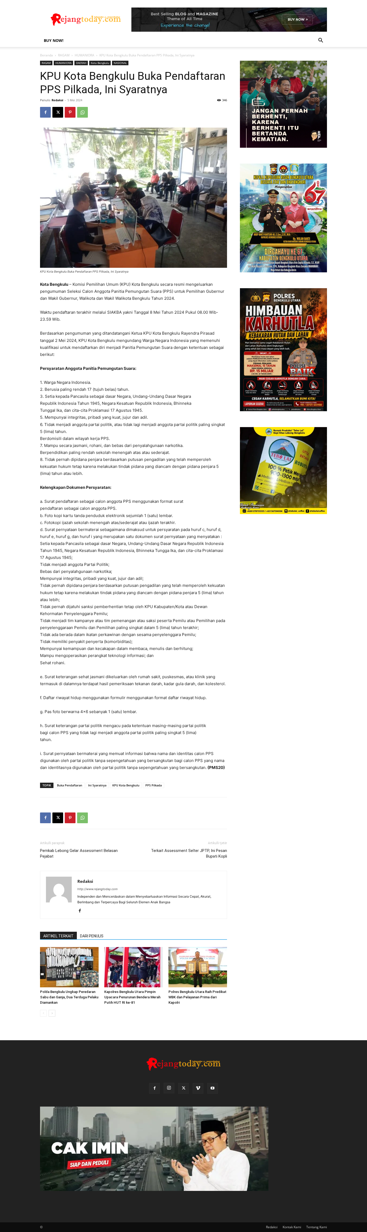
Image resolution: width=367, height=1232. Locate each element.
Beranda (46, 55)
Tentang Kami (316, 1227)
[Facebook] (45, 112)
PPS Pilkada (153, 785)
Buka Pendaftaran (69, 785)
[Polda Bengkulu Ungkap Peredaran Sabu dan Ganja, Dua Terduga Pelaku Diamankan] (69, 967)
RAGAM (64, 55)
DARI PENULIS (91, 936)
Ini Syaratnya (97, 785)
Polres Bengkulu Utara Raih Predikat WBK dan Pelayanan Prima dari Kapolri (197, 997)
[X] (57, 112)
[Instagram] (169, 1088)
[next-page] (52, 1013)
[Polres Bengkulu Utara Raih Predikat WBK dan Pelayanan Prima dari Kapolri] (197, 967)
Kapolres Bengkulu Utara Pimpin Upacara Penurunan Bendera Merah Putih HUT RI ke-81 (132, 997)
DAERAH (81, 63)
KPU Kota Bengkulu (125, 785)
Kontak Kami (292, 1227)
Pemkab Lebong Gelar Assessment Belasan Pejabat (79, 853)
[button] (320, 41)
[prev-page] (43, 1013)
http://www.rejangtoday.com (97, 889)
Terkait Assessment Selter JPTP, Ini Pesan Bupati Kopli (189, 853)
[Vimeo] (198, 1088)
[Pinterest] (70, 112)
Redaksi (57, 100)
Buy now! (53, 40)
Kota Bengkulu (100, 63)
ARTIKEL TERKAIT (58, 936)
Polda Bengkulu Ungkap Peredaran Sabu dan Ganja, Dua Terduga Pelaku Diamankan (69, 997)
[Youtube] (212, 1088)
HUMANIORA (84, 55)
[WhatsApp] (82, 112)
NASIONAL (120, 63)
